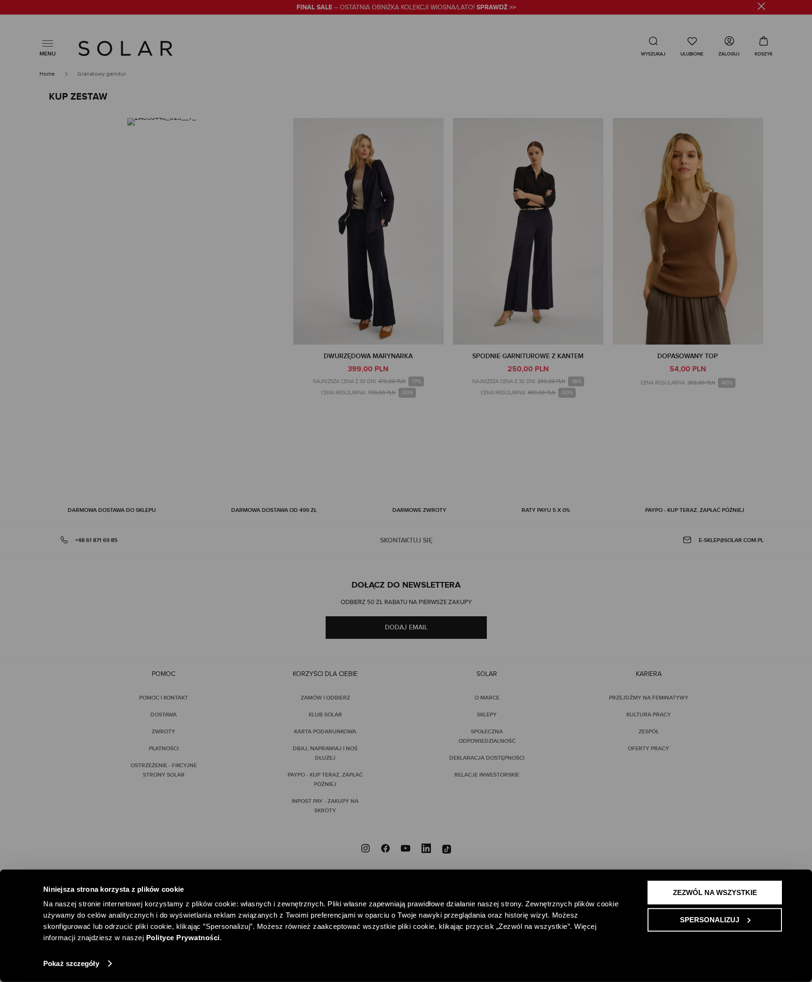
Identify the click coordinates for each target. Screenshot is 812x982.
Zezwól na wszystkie (715, 892)
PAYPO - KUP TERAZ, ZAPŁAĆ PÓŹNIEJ (694, 510)
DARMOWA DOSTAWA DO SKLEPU (112, 510)
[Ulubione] (691, 46)
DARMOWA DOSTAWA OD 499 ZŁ (274, 510)
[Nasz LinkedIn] (426, 849)
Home (47, 74)
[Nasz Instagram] (365, 849)
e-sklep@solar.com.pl (731, 540)
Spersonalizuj (709, 919)
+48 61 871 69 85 (96, 540)
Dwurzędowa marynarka (368, 356)
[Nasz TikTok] (446, 849)
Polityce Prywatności (183, 938)
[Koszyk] (764, 46)
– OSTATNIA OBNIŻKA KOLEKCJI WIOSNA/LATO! (406, 7)
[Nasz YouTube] (405, 849)
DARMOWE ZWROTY (419, 510)
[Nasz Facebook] (385, 849)
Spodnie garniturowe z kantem (528, 356)
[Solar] (125, 48)
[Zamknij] (761, 8)
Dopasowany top (687, 356)
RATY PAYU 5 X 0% (546, 510)
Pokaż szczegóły (71, 963)
